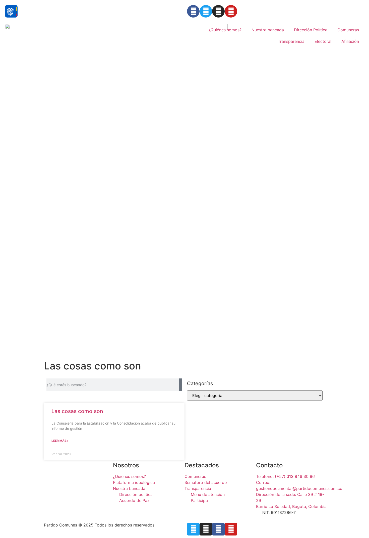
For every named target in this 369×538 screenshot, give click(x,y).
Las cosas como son (77, 411)
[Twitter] (206, 11)
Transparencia (291, 41)
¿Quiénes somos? (225, 29)
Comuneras (348, 29)
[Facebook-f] (218, 529)
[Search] (180, 384)
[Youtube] (231, 11)
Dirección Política (310, 29)
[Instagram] (218, 11)
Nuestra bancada (268, 29)
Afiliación (350, 41)
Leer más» (60, 441)
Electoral (323, 41)
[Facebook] (193, 11)
